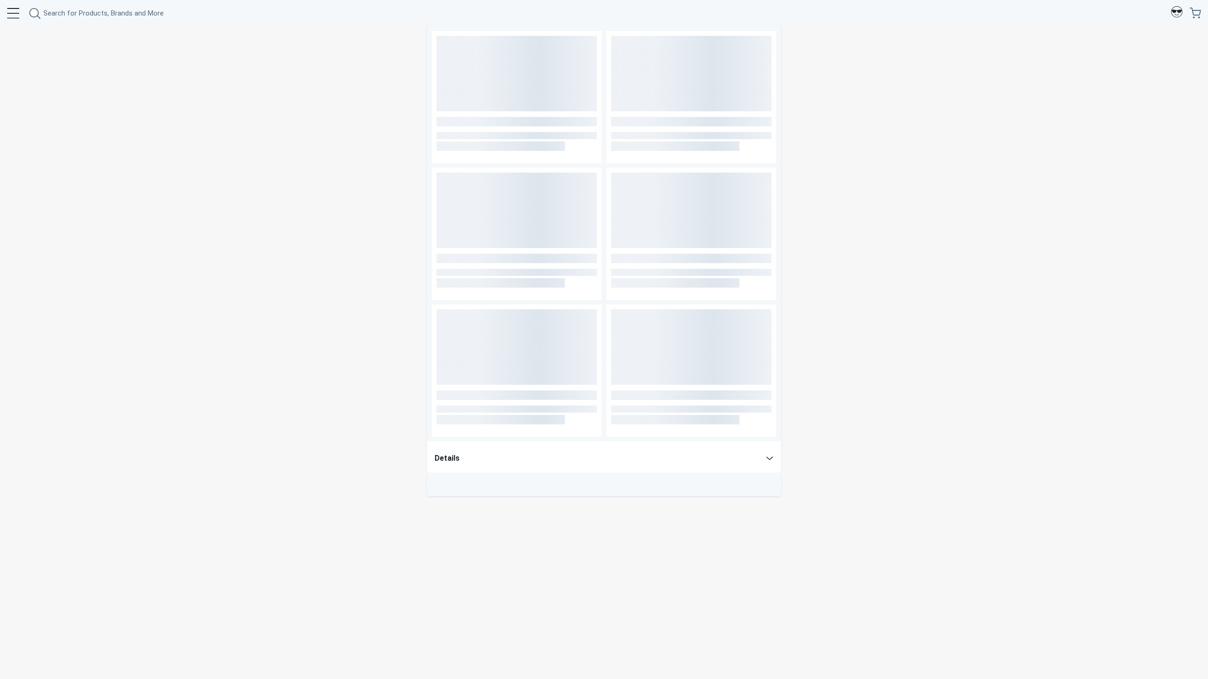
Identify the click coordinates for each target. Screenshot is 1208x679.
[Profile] (1177, 13)
